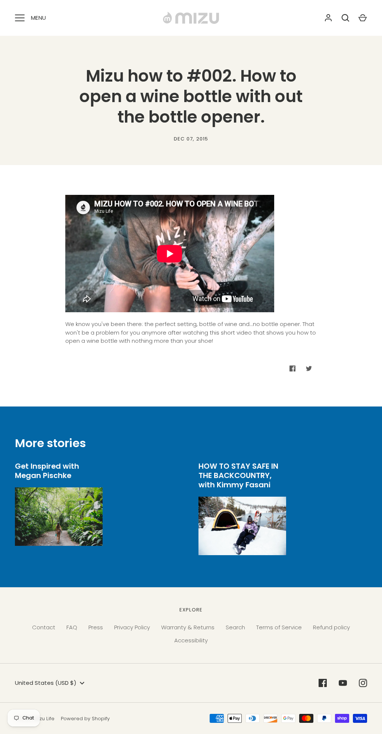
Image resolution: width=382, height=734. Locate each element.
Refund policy (331, 627)
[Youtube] (343, 683)
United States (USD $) (45, 683)
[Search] (345, 18)
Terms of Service (279, 627)
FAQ (71, 627)
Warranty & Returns (188, 627)
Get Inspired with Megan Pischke (47, 471)
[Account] (328, 18)
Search (235, 627)
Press (95, 627)
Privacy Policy (132, 627)
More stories (50, 443)
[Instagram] (363, 683)
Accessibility (191, 640)
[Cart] (362, 18)
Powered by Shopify (85, 718)
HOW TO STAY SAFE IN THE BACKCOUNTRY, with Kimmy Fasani (238, 475)
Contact (43, 627)
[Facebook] (322, 683)
